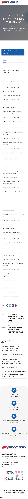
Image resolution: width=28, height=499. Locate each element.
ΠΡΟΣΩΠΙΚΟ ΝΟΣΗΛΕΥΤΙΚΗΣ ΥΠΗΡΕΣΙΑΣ (13, 28)
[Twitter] (10, 305)
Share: (2, 305)
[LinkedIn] (16, 305)
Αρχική (13, 26)
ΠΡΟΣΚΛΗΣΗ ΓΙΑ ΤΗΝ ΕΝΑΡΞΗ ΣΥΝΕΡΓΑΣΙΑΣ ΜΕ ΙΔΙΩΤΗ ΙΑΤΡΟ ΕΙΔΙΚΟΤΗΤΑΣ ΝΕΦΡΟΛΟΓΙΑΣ (10, 348)
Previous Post (11, 312)
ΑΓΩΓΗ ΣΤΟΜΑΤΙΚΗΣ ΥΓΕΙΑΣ (10, 367)
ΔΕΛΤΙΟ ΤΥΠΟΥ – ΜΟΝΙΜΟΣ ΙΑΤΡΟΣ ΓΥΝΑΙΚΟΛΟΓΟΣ (12, 355)
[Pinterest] (13, 305)
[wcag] (21, 492)
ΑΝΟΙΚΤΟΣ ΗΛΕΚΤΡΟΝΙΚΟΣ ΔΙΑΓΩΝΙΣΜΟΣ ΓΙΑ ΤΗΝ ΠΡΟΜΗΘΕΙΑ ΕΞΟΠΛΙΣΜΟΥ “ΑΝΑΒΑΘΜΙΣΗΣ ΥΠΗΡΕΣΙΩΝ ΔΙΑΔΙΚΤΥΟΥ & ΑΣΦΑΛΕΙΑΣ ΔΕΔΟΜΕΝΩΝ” (14, 373)
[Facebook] (7, 305)
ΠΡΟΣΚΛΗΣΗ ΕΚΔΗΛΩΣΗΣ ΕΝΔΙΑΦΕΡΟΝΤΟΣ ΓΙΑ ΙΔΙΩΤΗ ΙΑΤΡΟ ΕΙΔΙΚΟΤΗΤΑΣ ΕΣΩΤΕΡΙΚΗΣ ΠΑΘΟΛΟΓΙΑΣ (13, 361)
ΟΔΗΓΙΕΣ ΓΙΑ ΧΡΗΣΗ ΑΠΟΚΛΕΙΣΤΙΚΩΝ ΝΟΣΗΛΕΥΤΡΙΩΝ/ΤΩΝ (15, 330)
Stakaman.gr (13, 492)
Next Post (10, 325)
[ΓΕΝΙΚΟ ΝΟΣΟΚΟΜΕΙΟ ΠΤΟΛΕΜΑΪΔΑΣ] (9, 2)
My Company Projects (19, 490)
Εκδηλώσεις (6, 466)
